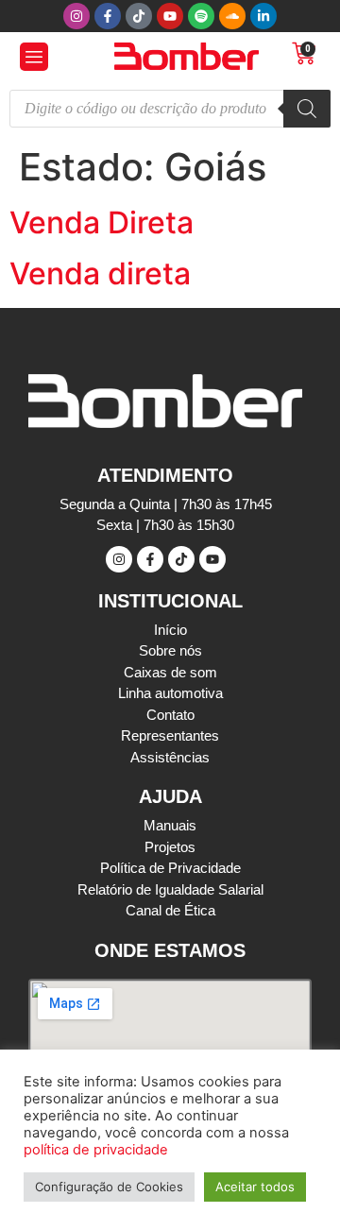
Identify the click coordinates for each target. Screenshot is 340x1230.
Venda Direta (101, 222)
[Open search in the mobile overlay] (170, 109)
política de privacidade (96, 1149)
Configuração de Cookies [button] (109, 1186)
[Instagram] (76, 16)
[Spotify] (201, 16)
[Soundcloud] (232, 16)
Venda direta (100, 273)
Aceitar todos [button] (255, 1186)
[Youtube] (170, 16)
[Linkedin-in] (263, 16)
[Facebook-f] (107, 16)
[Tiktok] (139, 16)
